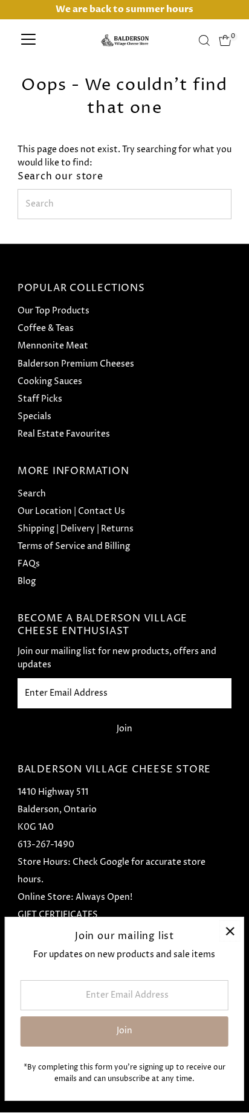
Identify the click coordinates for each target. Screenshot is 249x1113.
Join (124, 728)
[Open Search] (204, 40)
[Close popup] (230, 930)
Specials (34, 416)
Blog (27, 581)
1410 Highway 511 (53, 792)
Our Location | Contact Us (71, 511)
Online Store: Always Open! (75, 897)
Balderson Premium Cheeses (76, 364)
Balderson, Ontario (57, 809)
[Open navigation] (28, 40)
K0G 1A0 (36, 827)
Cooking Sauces (50, 381)
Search (32, 494)
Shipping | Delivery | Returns (76, 529)
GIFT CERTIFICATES (58, 914)
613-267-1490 (46, 844)
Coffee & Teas (46, 328)
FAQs (29, 564)
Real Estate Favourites (64, 434)
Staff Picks (40, 399)
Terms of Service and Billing (74, 546)
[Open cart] (225, 40)
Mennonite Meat (53, 346)
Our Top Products (53, 311)
